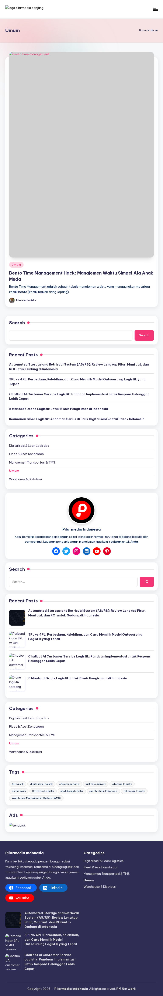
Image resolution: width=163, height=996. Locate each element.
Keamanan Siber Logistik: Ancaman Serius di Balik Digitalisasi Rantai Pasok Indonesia (77, 419)
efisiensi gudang (69, 784)
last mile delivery (96, 784)
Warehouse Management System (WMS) (36, 798)
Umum (16, 264)
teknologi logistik (134, 791)
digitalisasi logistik (41, 784)
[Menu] (155, 9)
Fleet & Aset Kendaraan (26, 454)
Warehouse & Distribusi (25, 479)
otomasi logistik (122, 784)
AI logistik (18, 784)
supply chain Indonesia (103, 791)
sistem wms (19, 791)
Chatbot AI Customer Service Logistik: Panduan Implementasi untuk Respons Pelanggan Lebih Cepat (79, 396)
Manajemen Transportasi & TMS (32, 462)
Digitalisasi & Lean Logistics (29, 446)
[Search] (147, 582)
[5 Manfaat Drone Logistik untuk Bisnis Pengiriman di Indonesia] (17, 683)
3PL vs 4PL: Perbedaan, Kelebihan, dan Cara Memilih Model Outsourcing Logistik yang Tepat (77, 381)
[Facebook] (56, 551)
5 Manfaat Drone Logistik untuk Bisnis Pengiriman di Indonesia (58, 409)
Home (143, 30)
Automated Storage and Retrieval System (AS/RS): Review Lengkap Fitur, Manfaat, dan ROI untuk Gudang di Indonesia (79, 367)
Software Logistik (43, 791)
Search (17, 322)
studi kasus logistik (71, 791)
